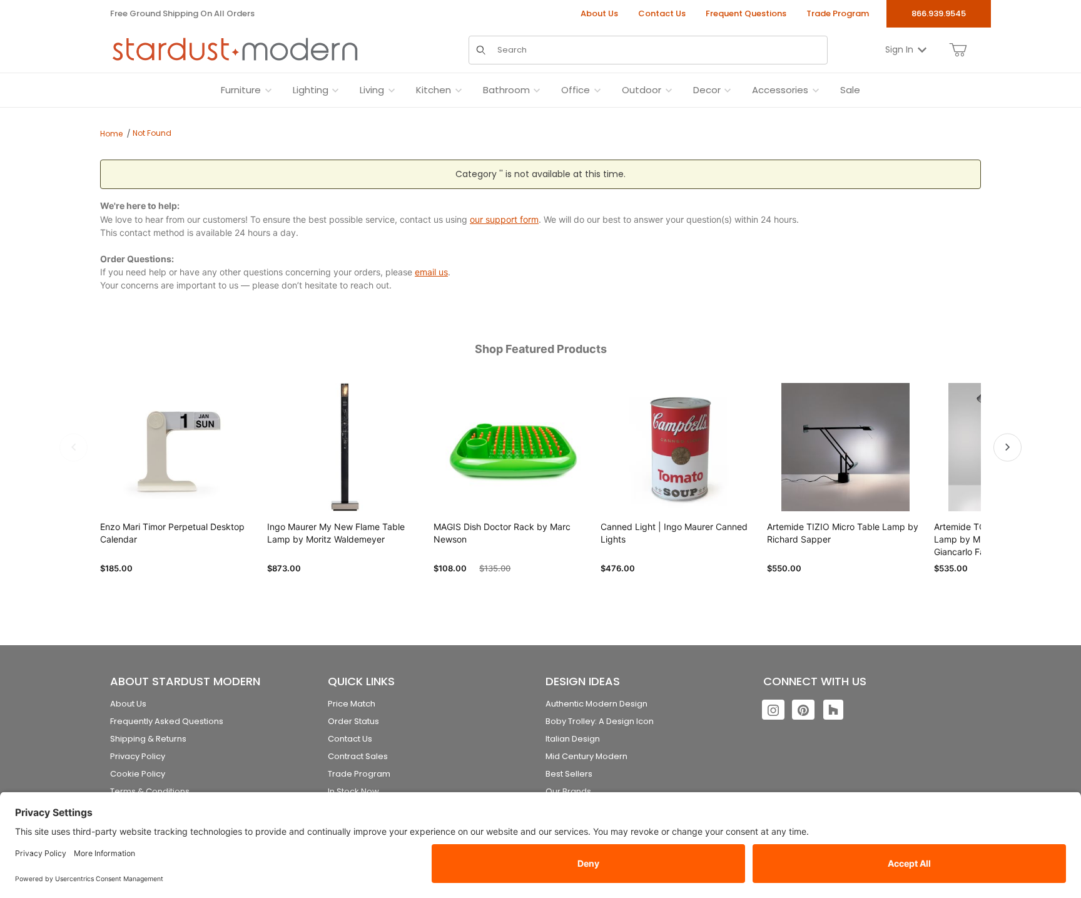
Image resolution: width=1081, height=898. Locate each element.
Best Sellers (569, 774)
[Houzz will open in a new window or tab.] (833, 710)
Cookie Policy (137, 774)
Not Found (152, 133)
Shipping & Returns (148, 739)
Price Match (351, 704)
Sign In (899, 49)
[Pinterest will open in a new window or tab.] (803, 710)
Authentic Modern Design (596, 704)
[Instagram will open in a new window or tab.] (773, 710)
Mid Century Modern (586, 756)
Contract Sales (358, 756)
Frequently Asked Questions (166, 721)
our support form (504, 219)
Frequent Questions (746, 13)
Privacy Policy (137, 756)
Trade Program (837, 13)
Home (111, 133)
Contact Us (662, 13)
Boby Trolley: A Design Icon (600, 721)
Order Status (353, 721)
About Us (599, 13)
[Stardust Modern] (235, 49)
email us (431, 272)
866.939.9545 (938, 13)
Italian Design (573, 739)
